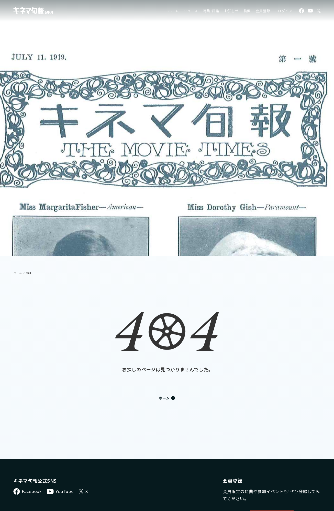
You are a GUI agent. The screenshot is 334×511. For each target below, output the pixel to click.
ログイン (285, 11)
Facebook (32, 491)
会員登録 (263, 11)
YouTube (65, 491)
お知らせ (231, 11)
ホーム (173, 11)
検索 (247, 11)
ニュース (191, 11)
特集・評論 (211, 11)
